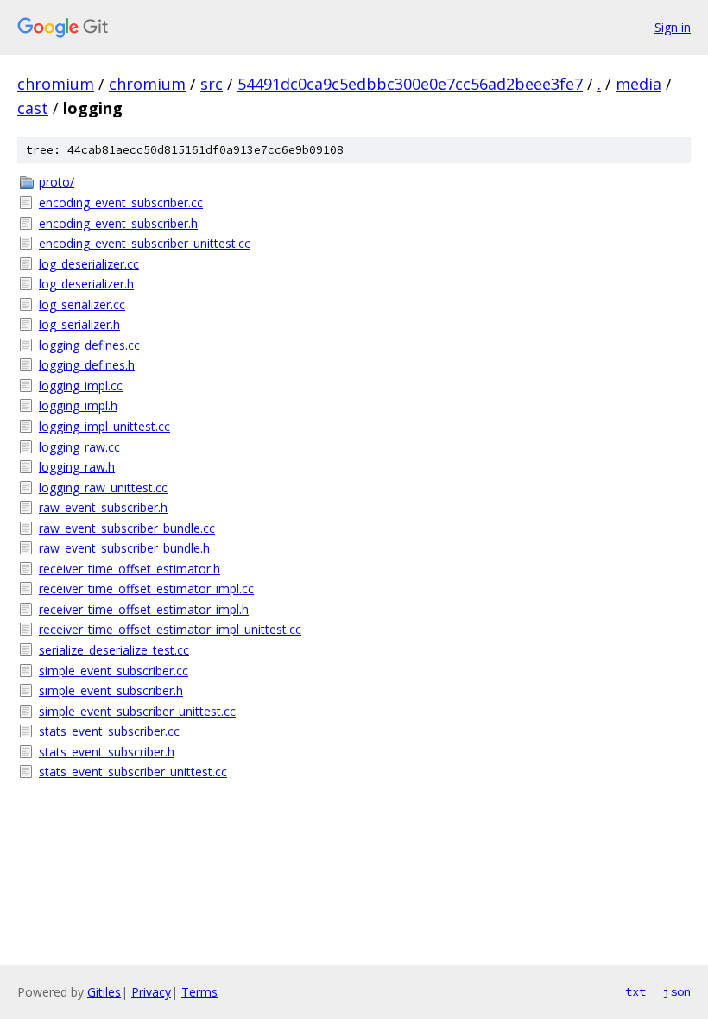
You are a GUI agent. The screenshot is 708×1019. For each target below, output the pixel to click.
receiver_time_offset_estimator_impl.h (144, 609)
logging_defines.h (87, 365)
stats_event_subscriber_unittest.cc (133, 771)
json (677, 991)
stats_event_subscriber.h (106, 752)
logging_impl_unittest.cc (104, 426)
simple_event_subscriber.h (111, 690)
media (638, 83)
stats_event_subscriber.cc (109, 731)
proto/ (56, 182)
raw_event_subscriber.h (103, 507)
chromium (55, 83)
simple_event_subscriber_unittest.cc (137, 711)
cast (32, 108)
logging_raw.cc (79, 447)
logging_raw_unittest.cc (103, 487)
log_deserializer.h (86, 283)
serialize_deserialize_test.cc (114, 650)
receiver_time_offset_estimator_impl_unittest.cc (170, 629)
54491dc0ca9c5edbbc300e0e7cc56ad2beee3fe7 (410, 83)
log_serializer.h (79, 324)
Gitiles (104, 992)
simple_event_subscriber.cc (113, 670)
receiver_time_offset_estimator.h (129, 568)
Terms (199, 992)
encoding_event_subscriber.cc (121, 202)
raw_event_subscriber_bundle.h (124, 548)
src (211, 83)
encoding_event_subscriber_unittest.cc (144, 243)
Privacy (151, 992)
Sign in (672, 27)
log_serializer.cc (82, 304)
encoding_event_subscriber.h (118, 223)
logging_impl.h (78, 405)
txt (635, 991)
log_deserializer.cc (89, 264)
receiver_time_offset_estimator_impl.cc (146, 588)
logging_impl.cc (81, 385)
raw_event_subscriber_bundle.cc (127, 528)
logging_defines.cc (89, 345)
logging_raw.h (77, 467)
